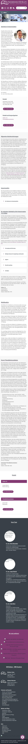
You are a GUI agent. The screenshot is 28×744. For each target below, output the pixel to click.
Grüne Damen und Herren (7, 696)
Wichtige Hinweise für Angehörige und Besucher (14, 253)
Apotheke (4, 713)
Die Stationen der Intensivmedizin (11, 201)
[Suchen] (25, 8)
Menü (5, 12)
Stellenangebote (5, 717)
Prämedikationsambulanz (8, 119)
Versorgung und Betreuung (10, 248)
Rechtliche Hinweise (6, 730)
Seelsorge (4, 703)
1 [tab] (12, 20)
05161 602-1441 (9, 125)
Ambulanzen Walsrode (7, 711)
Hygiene (6, 259)
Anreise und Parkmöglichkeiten (8, 692)
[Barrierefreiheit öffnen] (22, 737)
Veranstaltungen (5, 705)
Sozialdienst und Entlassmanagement (10, 700)
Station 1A (5, 117)
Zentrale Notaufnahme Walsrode (9, 720)
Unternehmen (5, 731)
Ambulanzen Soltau (6, 710)
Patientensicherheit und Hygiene (9, 694)
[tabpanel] (14, 18)
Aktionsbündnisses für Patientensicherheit (15, 173)
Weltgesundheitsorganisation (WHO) (15, 174)
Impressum (4, 726)
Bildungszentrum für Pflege (8, 714)
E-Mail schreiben (9, 109)
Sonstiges (7, 270)
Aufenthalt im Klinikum (7, 693)
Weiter (24, 18)
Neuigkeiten (4, 702)
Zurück (3, 18)
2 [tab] (15, 20)
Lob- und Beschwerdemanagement (10, 699)
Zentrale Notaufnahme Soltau (8, 719)
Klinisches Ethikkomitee (7, 697)
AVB (3, 733)
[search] (20, 8)
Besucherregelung (8, 265)
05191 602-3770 (9, 491)
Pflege (3, 716)
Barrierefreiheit (5, 728)
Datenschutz (5, 727)
